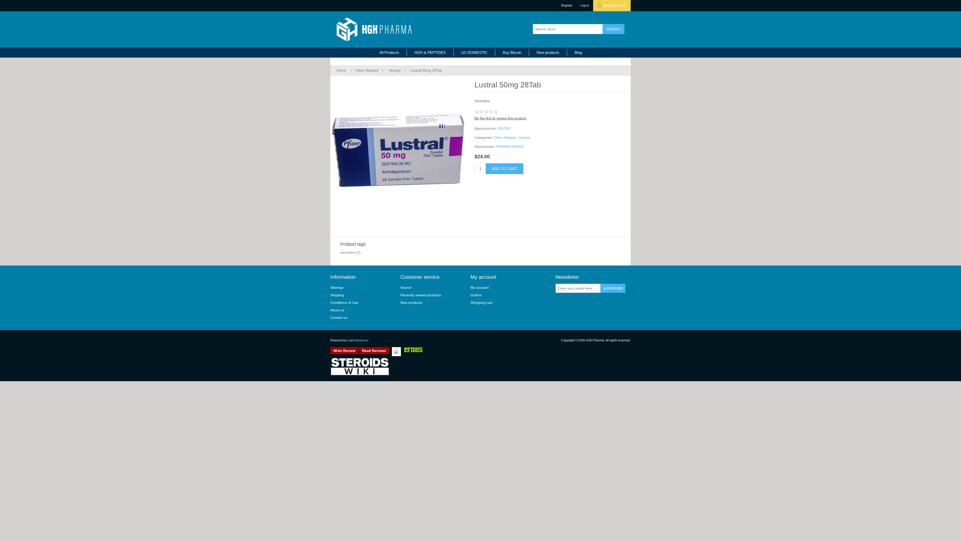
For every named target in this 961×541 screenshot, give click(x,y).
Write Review (344, 351)
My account (479, 288)
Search (406, 288)
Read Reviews (374, 351)
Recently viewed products (420, 295)
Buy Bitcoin (512, 52)
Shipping (337, 295)
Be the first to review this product (500, 118)
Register (567, 5)
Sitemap (336, 288)
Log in (585, 5)
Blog (578, 52)
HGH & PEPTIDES (430, 52)
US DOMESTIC (474, 52)
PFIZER (504, 128)
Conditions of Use (344, 303)
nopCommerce (358, 340)
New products (548, 52)
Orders (476, 295)
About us (337, 310)
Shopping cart (481, 303)
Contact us (338, 318)
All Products (389, 52)
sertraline (347, 252)
